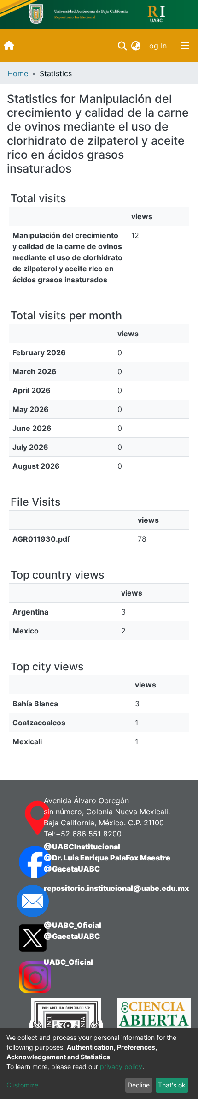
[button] (135, 45)
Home (17, 73)
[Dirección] (22, 818)
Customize (22, 1085)
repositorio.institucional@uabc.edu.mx (116, 888)
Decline (139, 1085)
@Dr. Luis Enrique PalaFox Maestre (107, 857)
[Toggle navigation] (185, 45)
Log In (157, 45)
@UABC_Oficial (72, 925)
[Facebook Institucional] (22, 862)
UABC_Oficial (68, 962)
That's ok (172, 1085)
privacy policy (121, 1066)
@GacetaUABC (72, 868)
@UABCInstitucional (82, 846)
